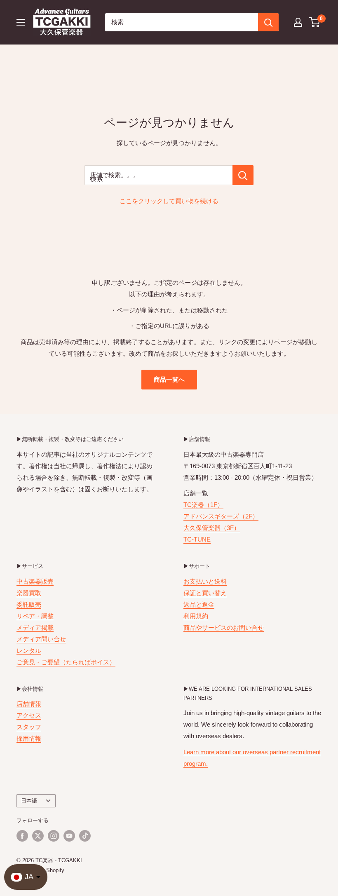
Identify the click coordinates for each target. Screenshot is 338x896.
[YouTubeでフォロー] (69, 836)
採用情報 (28, 738)
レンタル (28, 650)
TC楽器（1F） (203, 504)
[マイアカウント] (298, 22)
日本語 (29, 800)
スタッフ (28, 726)
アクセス (28, 715)
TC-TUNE (197, 539)
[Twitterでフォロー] (38, 836)
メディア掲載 (35, 627)
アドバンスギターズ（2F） (220, 516)
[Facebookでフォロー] (22, 836)
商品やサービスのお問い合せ (223, 627)
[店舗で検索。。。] (243, 175)
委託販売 (28, 604)
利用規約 (195, 615)
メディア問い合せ (41, 639)
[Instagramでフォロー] (53, 836)
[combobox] (181, 22)
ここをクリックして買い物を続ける (169, 200)
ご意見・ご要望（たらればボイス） (65, 662)
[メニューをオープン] (20, 22)
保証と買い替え (205, 592)
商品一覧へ (169, 379)
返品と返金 (198, 604)
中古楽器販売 (35, 581)
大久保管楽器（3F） (211, 527)
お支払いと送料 (205, 581)
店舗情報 (28, 703)
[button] (315, 22)
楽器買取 (28, 592)
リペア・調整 (35, 615)
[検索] (268, 22)
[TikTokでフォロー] (85, 836)
